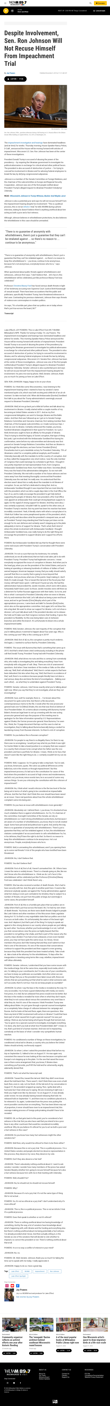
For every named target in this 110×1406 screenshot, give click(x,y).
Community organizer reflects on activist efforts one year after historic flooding (12, 1341)
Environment (6, 1334)
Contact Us (65, 1374)
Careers (64, 1375)
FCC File (87, 1374)
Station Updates (44, 1379)
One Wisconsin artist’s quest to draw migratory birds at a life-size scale (94, 1340)
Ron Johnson (54, 1271)
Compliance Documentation (94, 1375)
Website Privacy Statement (94, 1377)
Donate (101, 3)
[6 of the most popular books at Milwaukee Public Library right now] (68, 1325)
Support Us (65, 1377)
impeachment (40, 1271)
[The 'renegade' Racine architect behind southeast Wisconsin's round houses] (41, 1325)
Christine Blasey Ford (22, 286)
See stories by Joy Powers (27, 1296)
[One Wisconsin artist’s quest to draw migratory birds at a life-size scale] (95, 1325)
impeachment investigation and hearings (25, 143)
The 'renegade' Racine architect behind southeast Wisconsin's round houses (39, 1341)
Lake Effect (15, 1271)
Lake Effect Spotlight (18, 1276)
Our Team (42, 1375)
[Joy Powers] (9, 1294)
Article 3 (26, 207)
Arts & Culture (33, 1334)
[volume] (12, 10)
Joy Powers (11, 73)
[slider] (15, 11)
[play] (6, 11)
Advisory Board (44, 1377)
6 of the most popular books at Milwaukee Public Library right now (67, 1340)
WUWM (27, 1271)
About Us (42, 1374)
